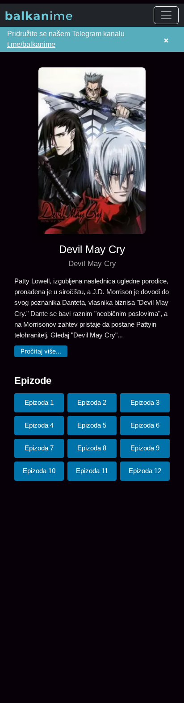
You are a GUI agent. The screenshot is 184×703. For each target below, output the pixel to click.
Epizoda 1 (39, 402)
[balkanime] (38, 15)
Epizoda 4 (39, 425)
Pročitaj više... (41, 351)
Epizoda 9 (144, 448)
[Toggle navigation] (166, 15)
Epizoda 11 (92, 470)
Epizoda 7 (39, 448)
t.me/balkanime (31, 44)
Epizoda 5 (91, 425)
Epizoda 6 (144, 425)
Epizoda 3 (144, 402)
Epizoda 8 (91, 448)
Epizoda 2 (91, 402)
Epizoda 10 (39, 470)
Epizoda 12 (145, 470)
